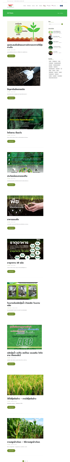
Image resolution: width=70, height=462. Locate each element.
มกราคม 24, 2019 (13, 357)
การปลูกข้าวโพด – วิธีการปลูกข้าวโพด (23, 442)
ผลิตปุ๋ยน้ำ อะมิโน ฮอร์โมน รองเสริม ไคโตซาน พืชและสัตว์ (25, 354)
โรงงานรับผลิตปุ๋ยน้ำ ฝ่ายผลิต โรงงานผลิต (23, 304)
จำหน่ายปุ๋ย (50, 65)
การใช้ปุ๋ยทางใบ (55, 61)
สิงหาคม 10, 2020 (14, 307)
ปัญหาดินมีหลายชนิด (16, 89)
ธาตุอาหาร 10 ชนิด (15, 262)
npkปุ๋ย (50, 61)
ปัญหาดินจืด (50, 66)
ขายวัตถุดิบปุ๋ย (51, 63)
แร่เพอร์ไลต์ (54, 75)
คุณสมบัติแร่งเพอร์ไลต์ (57, 63)
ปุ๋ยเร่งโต (60, 72)
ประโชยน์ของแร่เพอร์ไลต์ (56, 65)
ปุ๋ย (61, 68)
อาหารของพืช (13, 219)
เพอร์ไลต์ (50, 75)
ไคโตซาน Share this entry (53, 77)
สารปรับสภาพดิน (51, 74)
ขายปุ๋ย (59, 61)
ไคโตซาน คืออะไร (14, 132)
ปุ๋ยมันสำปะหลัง (51, 72)
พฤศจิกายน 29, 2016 (14, 401)
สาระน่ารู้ (9, 49)
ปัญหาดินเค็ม (57, 68)
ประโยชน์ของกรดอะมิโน (17, 176)
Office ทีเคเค (9, 307)
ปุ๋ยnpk (50, 70)
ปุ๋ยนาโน (58, 70)
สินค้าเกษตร (56, 74)
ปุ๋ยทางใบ (54, 70)
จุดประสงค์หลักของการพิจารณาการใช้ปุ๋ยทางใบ (25, 46)
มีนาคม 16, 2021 (13, 135)
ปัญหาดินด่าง (55, 66)
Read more (11, 55)
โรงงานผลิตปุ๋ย (60, 75)
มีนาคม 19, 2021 (13, 49)
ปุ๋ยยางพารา (56, 72)
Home (58, 13)
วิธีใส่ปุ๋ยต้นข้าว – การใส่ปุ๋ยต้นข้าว (21, 398)
